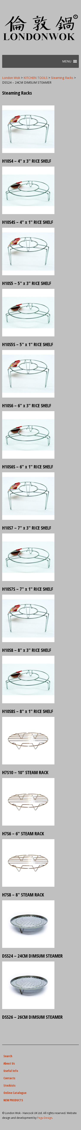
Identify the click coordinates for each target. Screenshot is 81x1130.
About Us (9, 1063)
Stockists (9, 1085)
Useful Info (10, 1071)
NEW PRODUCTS (13, 1100)
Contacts (9, 1078)
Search (7, 1056)
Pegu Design (44, 1118)
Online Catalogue (14, 1093)
